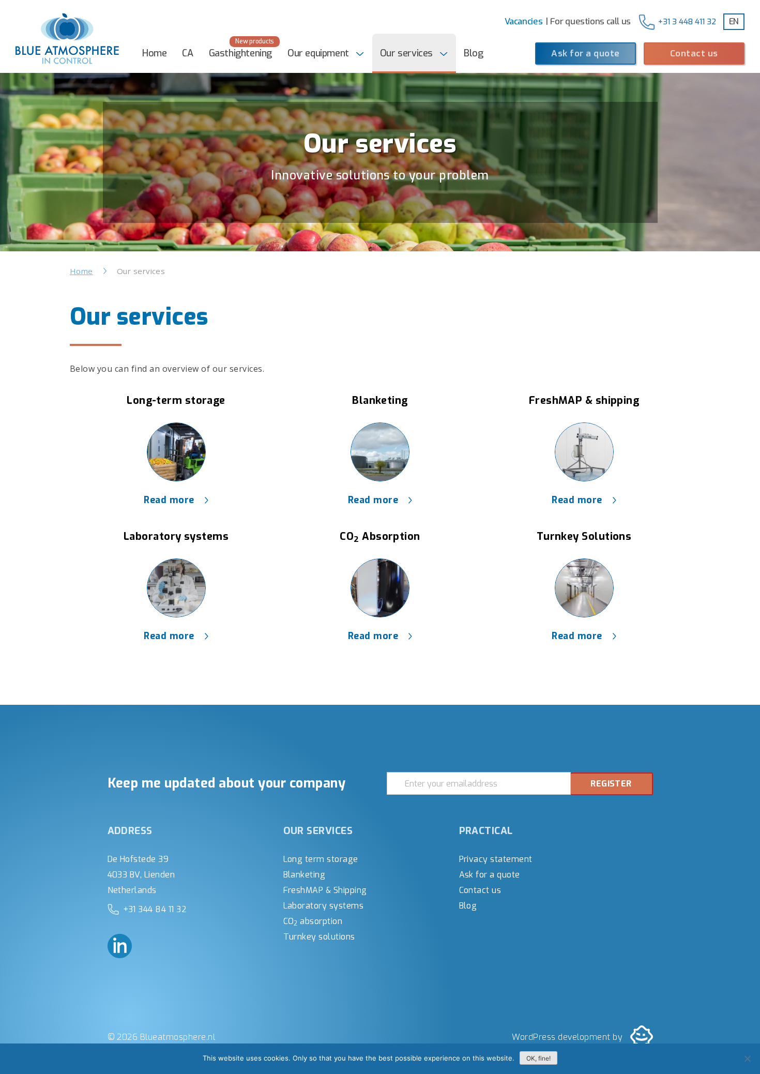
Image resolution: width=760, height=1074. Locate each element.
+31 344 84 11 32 (155, 909)
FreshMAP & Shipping (325, 890)
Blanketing (380, 400)
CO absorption (313, 921)
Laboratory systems (176, 536)
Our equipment (318, 53)
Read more (169, 500)
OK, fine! (538, 1058)
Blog (473, 53)
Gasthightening (240, 53)
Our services (406, 53)
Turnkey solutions (319, 936)
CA (187, 53)
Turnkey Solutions (584, 536)
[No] (747, 1058)
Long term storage (320, 859)
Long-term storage (176, 400)
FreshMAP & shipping (584, 400)
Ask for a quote (585, 53)
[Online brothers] (641, 1036)
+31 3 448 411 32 (687, 22)
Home (154, 53)
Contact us (694, 53)
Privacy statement (496, 859)
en (734, 21)
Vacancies (524, 21)
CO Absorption (380, 536)
